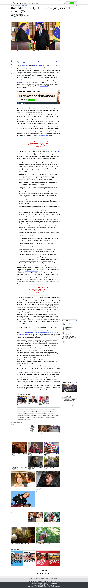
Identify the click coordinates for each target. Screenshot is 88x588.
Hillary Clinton (38, 413)
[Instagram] (45, 573)
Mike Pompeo (26, 411)
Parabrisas (44, 578)
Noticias (34, 578)
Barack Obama (31, 413)
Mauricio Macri (50, 413)
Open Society (27, 415)
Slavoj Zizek (53, 409)
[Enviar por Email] (12, 70)
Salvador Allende (44, 86)
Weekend (37, 578)
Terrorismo (44, 415)
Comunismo (28, 417)
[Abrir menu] (11, 3)
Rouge (47, 578)
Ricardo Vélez (25, 413)
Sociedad (37, 3)
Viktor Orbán (32, 411)
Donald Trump (44, 413)
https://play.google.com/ (23, 137)
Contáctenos (40, 581)
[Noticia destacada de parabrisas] (54, 552)
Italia (48, 415)
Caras (31, 578)
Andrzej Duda (48, 409)
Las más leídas (66, 382)
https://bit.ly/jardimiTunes (41, 135)
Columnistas (66, 320)
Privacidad (44, 581)
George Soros (20, 411)
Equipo (47, 581)
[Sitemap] (50, 573)
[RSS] (48, 573)
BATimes (52, 578)
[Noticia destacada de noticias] (17, 552)
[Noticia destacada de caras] (42, 552)
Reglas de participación (52, 581)
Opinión (33, 3)
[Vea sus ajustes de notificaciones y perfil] (76, 3)
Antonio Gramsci (55, 151)
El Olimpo (52, 417)
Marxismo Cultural (20, 415)
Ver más (74, 405)
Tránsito (58, 581)
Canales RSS (30, 581)
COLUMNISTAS (13, 5)
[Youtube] (42, 573)
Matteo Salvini (41, 409)
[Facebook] (37, 573)
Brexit (39, 415)
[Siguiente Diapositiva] (59, 432)
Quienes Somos (35, 581)
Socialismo (34, 417)
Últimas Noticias (25, 3)
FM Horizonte (56, 578)
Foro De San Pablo (40, 417)
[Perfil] (17, 549)
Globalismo (47, 417)
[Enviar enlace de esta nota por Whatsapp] (12, 67)
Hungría (53, 415)
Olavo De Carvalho (45, 411)
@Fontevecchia (23, 16)
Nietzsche (19, 413)
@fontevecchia (17, 16)
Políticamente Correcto (21, 417)
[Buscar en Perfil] (76, 0)
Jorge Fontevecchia (18, 14)
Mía (49, 578)
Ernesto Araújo (38, 411)
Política (30, 3)
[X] (40, 573)
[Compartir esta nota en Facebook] (12, 61)
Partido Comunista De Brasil (22, 419)
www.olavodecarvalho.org (28, 276)
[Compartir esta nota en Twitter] (12, 64)
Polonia (57, 415)
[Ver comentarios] (76, 5)
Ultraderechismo (33, 415)
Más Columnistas (72, 346)
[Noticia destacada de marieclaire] (29, 552)
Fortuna (40, 578)
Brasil (29, 419)
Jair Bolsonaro (28, 409)
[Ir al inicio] (17, 3)
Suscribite (72, 3)
